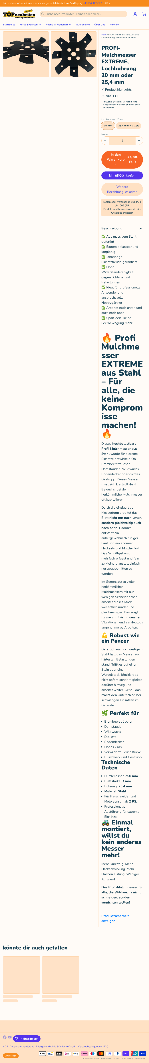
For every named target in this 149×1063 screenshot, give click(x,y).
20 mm (108, 125)
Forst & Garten (29, 24)
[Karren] (142, 14)
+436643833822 (92, 3)
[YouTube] (10, 1038)
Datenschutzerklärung (22, 1046)
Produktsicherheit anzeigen (115, 918)
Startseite (9, 24)
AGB (5, 1046)
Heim (103, 34)
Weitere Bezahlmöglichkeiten (122, 189)
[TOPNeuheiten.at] (19, 14)
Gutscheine (83, 24)
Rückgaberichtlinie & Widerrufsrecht (56, 1046)
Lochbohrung (112, 119)
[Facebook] (5, 1038)
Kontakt (114, 24)
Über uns (99, 24)
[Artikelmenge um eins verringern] (105, 141)
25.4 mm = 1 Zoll (128, 125)
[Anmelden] (133, 14)
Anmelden (10, 1055)
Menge (104, 134)
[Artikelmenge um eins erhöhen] (139, 141)
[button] (122, 160)
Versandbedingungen (90, 1046)
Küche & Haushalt (57, 24)
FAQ (105, 1046)
